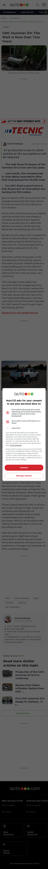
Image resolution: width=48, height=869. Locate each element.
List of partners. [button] (16, 445)
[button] (24, 428)
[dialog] (24, 434)
